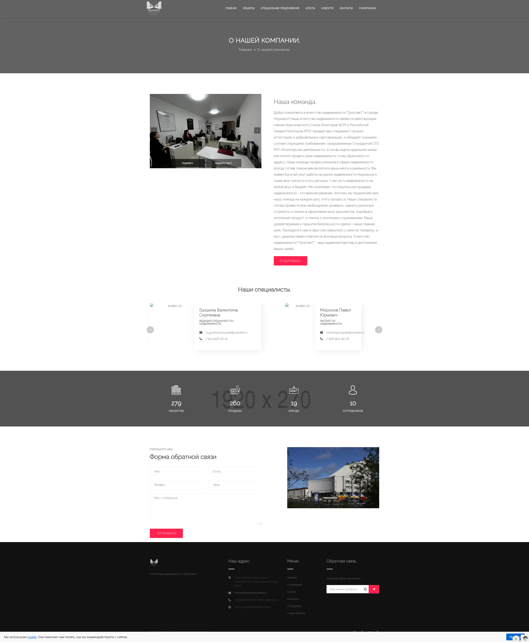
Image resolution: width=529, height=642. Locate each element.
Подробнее (290, 261)
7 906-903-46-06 (337, 338)
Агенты (310, 8)
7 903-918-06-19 (217, 338)
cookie (31, 637)
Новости (327, 8)
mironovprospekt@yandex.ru (345, 332)
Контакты (346, 8)
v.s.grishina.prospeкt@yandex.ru (226, 332)
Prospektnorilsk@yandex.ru (251, 592)
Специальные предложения (280, 8)
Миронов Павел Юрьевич (335, 312)
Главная (231, 8)
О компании (367, 8)
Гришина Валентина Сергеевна (218, 312)
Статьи (291, 591)
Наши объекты (296, 613)
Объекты (249, 8)
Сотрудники (294, 606)
